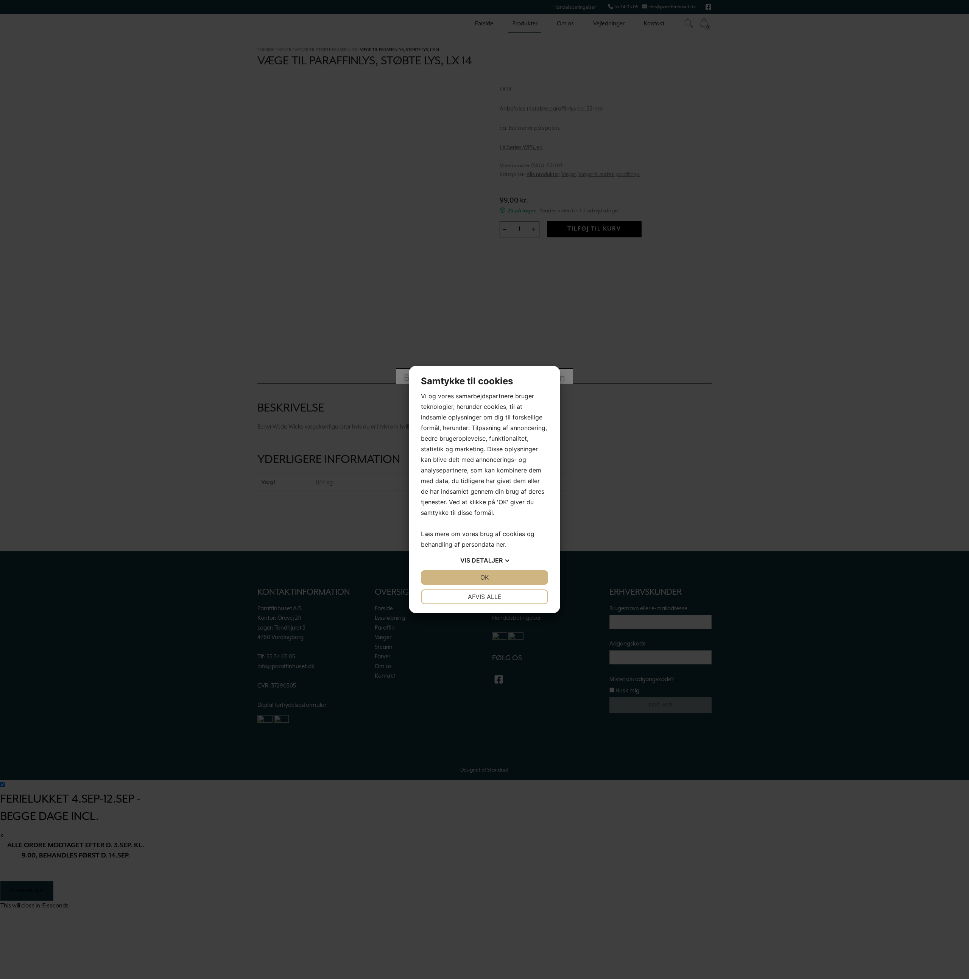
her (500, 544)
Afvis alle (485, 596)
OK (484, 577)
